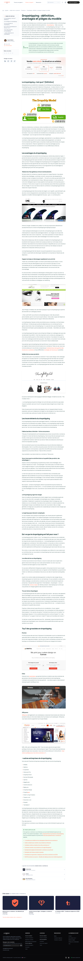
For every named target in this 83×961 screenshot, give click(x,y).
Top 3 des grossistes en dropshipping (8, 30)
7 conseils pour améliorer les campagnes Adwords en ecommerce (41, 840)
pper (28, 792)
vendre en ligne (34, 584)
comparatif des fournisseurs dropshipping (53, 833)
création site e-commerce (15, 10)
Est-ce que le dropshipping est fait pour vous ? (10, 27)
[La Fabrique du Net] (7, 2)
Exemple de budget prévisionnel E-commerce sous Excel (39, 850)
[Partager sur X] (8, 61)
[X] (66, 958)
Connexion (27, 947)
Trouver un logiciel (43, 937)
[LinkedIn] (69, 958)
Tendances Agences (58, 937)
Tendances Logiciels (58, 939)
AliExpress (24, 715)
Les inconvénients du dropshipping (8, 24)
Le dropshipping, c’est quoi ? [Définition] (10, 19)
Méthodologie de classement (30, 941)
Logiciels (6, 10)
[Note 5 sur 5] (12, 53)
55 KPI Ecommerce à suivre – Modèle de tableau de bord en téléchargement (43, 857)
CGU (69, 943)
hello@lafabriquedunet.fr (8, 948)
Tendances (23, 10)
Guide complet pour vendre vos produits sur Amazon (38, 842)
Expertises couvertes (29, 939)
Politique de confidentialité (74, 941)
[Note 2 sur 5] (7, 53)
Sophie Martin (10, 40)
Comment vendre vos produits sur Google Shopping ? (38, 847)
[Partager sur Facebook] (11, 61)
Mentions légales (72, 939)
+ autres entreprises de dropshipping (9, 33)
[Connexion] (65, 2)
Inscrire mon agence (29, 945)
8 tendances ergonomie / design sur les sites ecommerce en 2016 (41, 854)
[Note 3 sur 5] (8, 53)
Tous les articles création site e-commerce (12, 917)
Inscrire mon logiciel (43, 943)
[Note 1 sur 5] (5, 53)
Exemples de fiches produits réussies (34, 852)
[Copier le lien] (14, 61)
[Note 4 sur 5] (10, 53)
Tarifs (26, 949)
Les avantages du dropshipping (10, 21)
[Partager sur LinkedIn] (5, 61)
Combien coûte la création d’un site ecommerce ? (37, 845)
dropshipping (50, 25)
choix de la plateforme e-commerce (52, 835)
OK (21, 945)
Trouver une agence (72, 2)
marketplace (32, 676)
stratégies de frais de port (51, 350)
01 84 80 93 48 (6, 950)
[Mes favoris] (62, 2)
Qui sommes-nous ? (72, 937)
